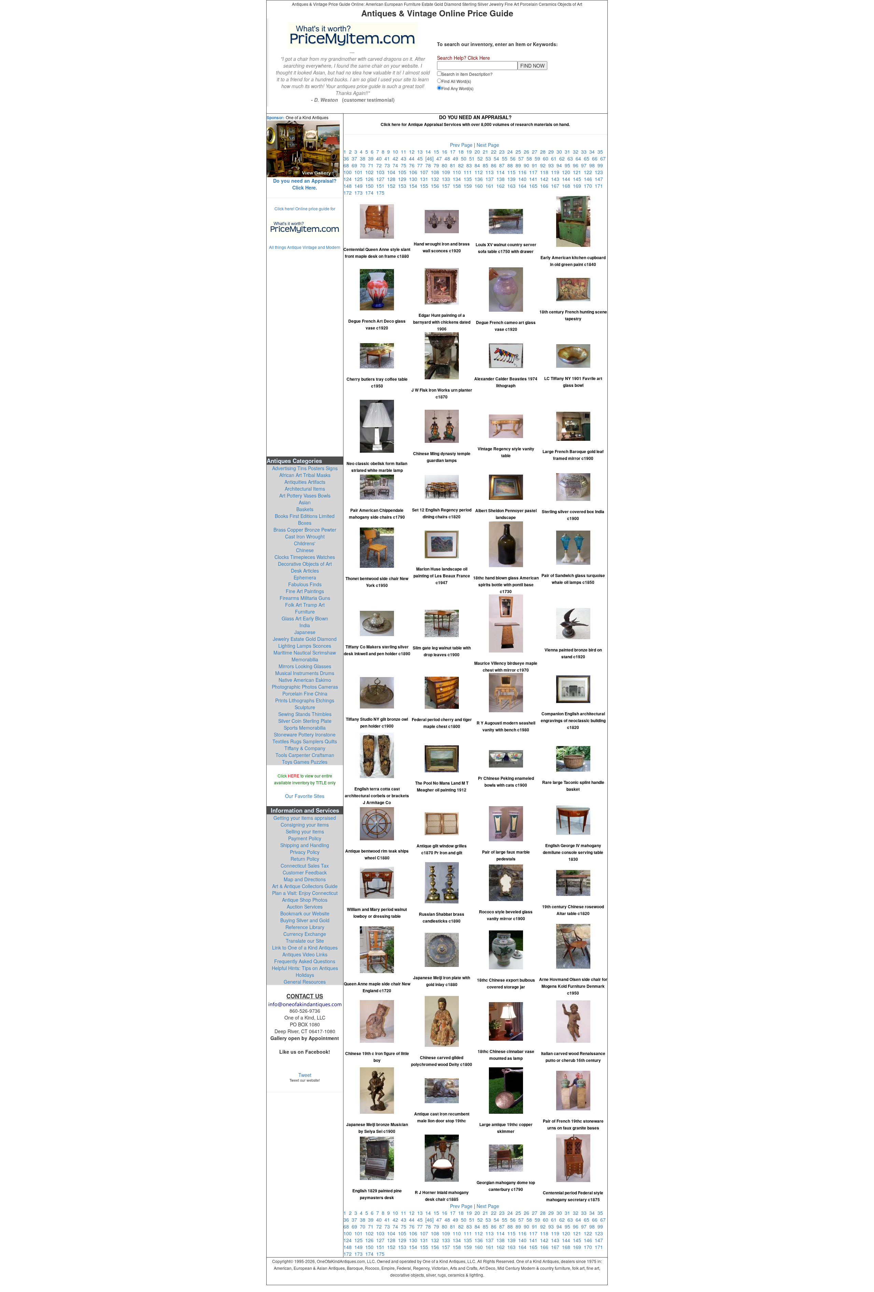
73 (388, 165)
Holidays (305, 974)
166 (545, 185)
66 (596, 158)
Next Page (488, 144)
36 (347, 158)
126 (370, 178)
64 (580, 158)
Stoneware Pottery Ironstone (305, 734)
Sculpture (305, 707)
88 (511, 165)
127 (381, 178)
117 (534, 172)
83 (470, 165)
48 (449, 158)
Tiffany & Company (304, 748)
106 (414, 172)
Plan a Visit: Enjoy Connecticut (305, 892)
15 (438, 151)
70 (364, 165)
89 (520, 165)
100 (348, 172)
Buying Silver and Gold (304, 920)
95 (569, 165)
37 (356, 158)
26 (528, 151)
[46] (430, 158)
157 (447, 185)
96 (577, 165)
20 (479, 151)
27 (536, 151)
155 (425, 185)
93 (552, 165)
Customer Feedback (305, 872)
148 (348, 185)
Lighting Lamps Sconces (304, 645)
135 (469, 178)
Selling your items (305, 831)
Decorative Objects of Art (305, 563)
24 (511, 151)
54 (498, 158)
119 (556, 172)
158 (458, 185)
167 (556, 185)
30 (560, 151)
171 (599, 185)
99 (600, 165)
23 (503, 151)
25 (520, 151)
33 (585, 151)
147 (599, 178)
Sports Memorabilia (305, 727)
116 (523, 172)
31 (569, 151)
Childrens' (304, 543)
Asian (305, 502)
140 (523, 178)
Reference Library (304, 927)
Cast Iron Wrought (305, 536)
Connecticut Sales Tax (305, 865)
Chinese (305, 550)
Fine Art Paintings (305, 591)
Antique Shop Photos (304, 899)
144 (567, 178)
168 (567, 185)
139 (512, 178)
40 (380, 158)
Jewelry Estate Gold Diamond (305, 638)
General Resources (305, 981)
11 (405, 151)
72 (380, 165)
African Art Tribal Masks (304, 475)
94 (560, 165)
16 (446, 151)
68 (347, 165)
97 (585, 165)
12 (413, 151)
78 (429, 165)
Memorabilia (305, 659)
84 (479, 165)
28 (544, 151)
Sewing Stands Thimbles (305, 714)
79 (438, 165)
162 (501, 185)
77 (421, 165)
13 (421, 151)
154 (414, 185)
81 (454, 165)
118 (545, 172)
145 (578, 178)
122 (589, 172)
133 (447, 178)
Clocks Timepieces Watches (304, 556)
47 (440, 158)
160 (480, 185)
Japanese (304, 632)
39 (372, 158)
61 (555, 158)
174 (370, 192)
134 (458, 178)
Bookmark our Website (304, 913)
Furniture (305, 611)
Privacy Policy (305, 851)
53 (489, 158)
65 (588, 158)
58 (530, 158)
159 (469, 185)
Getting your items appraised (304, 817)
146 (589, 178)
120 (567, 172)
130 (414, 178)
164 (523, 185)
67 (603, 158)
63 (571, 158)
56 (514, 158)
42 (397, 158)
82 (462, 165)
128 (392, 178)
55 (506, 158)
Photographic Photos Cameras (305, 686)
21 (487, 151)
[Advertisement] (305, 352)
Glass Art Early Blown (305, 618)
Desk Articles (305, 570)
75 (405, 165)
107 (425, 172)
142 (545, 178)
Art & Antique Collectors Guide (305, 886)
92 (544, 165)
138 (501, 178)
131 (425, 178)
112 (480, 172)
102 (370, 172)
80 (446, 165)
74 (397, 165)
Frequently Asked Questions (304, 961)
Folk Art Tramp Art (305, 604)
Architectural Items (305, 488)
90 (528, 165)
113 (490, 172)
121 (578, 172)
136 (480, 178)
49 (457, 158)
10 (397, 151)
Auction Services (305, 906)
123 (599, 172)
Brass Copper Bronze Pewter (304, 529)
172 (348, 192)
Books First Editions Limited (305, 515)
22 (495, 151)
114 (501, 172)
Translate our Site (305, 940)
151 (381, 185)
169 (578, 185)
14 (429, 151)
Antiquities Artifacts (304, 481)
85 (487, 165)
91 (536, 165)
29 (552, 151)
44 (413, 158)
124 (348, 178)
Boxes (304, 522)
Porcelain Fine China (304, 693)
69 (356, 165)
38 (364, 158)
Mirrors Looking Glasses (305, 666)
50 (465, 158)
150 (370, 185)
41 (388, 158)
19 (470, 151)
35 (600, 151)
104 (392, 172)
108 (436, 172)
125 (359, 178)
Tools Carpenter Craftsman (305, 755)
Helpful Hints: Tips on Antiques (305, 968)
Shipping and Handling (304, 845)
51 (473, 158)
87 (503, 165)
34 (593, 151)
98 (593, 165)
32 (577, 151)
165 (534, 185)
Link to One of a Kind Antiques (305, 947)
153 (403, 185)
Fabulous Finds (305, 584)
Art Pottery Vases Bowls (304, 495)
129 (403, 178)
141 (534, 178)
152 (392, 185)
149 (359, 185)
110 (458, 172)
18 (462, 151)
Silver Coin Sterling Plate (305, 720)
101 (359, 172)
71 (372, 165)
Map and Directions (305, 879)
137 (490, 178)
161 (490, 185)
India (304, 625)
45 (421, 158)
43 (405, 158)
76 (413, 165)
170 (589, 185)
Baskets (304, 509)
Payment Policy (304, 838)
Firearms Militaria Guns (305, 597)
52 (481, 158)
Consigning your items (305, 824)
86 (495, 165)
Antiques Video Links (304, 954)
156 (436, 185)
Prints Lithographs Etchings (304, 700)
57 (522, 158)
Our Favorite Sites (304, 795)
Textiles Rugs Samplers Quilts (304, 741)
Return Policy (305, 858)
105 (403, 172)
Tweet (304, 1074)
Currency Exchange (304, 933)
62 (563, 158)
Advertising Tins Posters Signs (305, 468)
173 (359, 192)
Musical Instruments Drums (304, 673)
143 (556, 178)
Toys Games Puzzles (304, 761)
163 (512, 185)
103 (381, 172)
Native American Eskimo (305, 679)
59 (539, 158)
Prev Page (461, 144)
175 (381, 192)
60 (547, 158)
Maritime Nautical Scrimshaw (304, 652)
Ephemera (305, 577)
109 (447, 172)
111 (469, 172)
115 (512, 172)
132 (436, 178)
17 (454, 151)
